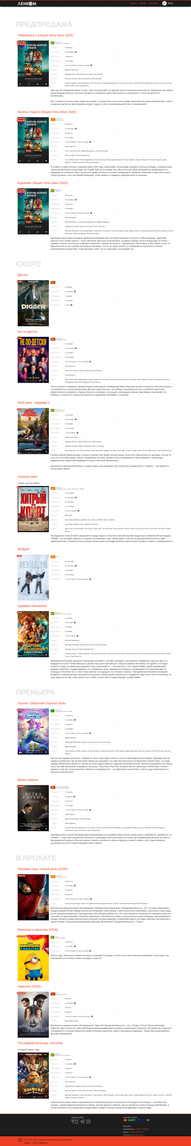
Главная (133, 3)
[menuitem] (133, 3)
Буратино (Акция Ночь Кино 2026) (43, 183)
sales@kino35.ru (137, 1135)
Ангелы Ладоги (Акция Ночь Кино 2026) (47, 112)
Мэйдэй (23, 549)
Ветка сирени (28, 780)
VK (74, 1121)
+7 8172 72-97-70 (136, 1132)
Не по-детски (27, 331)
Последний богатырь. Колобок (40, 1043)
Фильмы (142, 3)
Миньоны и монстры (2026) (38, 929)
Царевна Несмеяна (32, 606)
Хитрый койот (28, 476)
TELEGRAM (82, 1121)
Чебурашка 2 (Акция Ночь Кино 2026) (45, 35)
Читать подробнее (40, 1143)
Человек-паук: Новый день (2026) (42, 869)
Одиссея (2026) (29, 986)
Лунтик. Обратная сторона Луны (42, 703)
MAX (88, 1121)
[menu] (98, 3)
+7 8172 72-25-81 (142, 1129)
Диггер (23, 275)
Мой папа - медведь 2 (34, 402)
